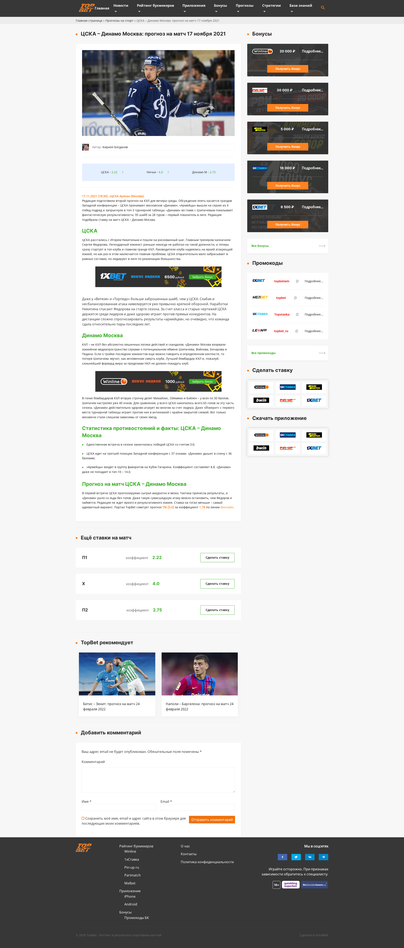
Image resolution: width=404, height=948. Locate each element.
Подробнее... (312, 51)
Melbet (130, 883)
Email (166, 801)
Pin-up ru (131, 867)
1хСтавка (131, 859)
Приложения (193, 5)
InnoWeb (321, 935)
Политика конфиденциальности (207, 862)
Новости (120, 5)
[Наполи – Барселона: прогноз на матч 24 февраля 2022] (200, 694)
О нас (185, 846)
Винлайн (227, 507)
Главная (102, 8)
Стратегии (271, 5)
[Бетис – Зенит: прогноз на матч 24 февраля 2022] (117, 694)
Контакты (189, 854)
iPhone (130, 896)
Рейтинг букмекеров (155, 5)
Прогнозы (245, 5)
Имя (87, 801)
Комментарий (93, 761)
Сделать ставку (217, 557)
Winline (130, 851)
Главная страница (89, 21)
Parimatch (132, 875)
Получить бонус (287, 69)
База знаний (301, 5)
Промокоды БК (136, 917)
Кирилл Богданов (115, 147)
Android (130, 904)
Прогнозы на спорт (119, 21)
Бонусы (220, 5)
